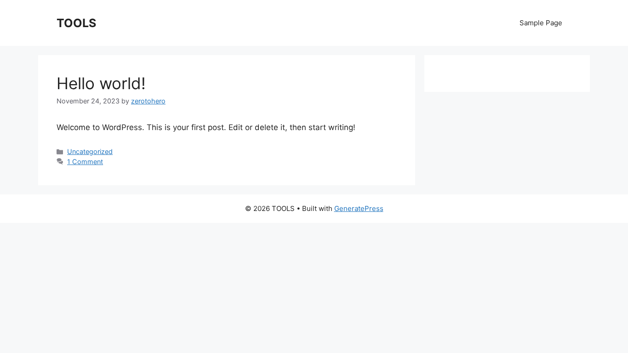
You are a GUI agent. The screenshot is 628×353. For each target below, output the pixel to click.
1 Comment (85, 161)
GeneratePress (358, 208)
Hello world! (101, 83)
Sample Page (541, 22)
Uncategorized (90, 151)
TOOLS (76, 23)
